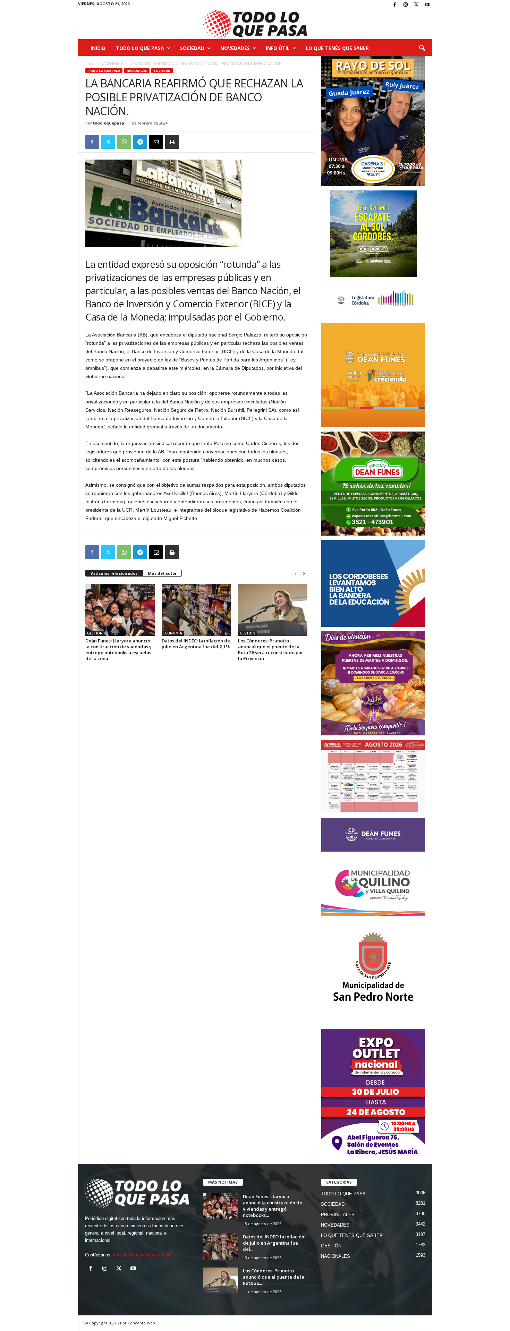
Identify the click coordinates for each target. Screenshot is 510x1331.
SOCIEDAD (192, 48)
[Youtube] (427, 5)
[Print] (172, 142)
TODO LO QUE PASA (140, 48)
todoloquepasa (108, 123)
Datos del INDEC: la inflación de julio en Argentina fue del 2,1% (196, 644)
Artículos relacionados (114, 573)
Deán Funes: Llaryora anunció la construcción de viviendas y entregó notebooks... (272, 1205)
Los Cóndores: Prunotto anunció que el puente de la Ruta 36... (273, 1277)
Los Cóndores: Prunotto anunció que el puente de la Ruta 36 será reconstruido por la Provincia (270, 650)
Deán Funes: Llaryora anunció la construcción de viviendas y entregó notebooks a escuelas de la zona (118, 650)
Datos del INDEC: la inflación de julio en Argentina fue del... (273, 1243)
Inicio (98, 48)
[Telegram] (140, 142)
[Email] (156, 142)
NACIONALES (112, 63)
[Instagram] (405, 5)
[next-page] (303, 573)
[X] (416, 5)
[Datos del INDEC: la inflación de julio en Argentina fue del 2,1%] (196, 610)
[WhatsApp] (124, 142)
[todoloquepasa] (255, 24)
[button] (422, 48)
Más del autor (162, 573)
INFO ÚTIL (278, 48)
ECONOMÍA (172, 633)
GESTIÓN (95, 633)
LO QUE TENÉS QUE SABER (337, 48)
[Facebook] (395, 5)
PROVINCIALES (338, 1214)
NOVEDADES (235, 48)
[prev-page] (295, 573)
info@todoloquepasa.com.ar (141, 1254)
